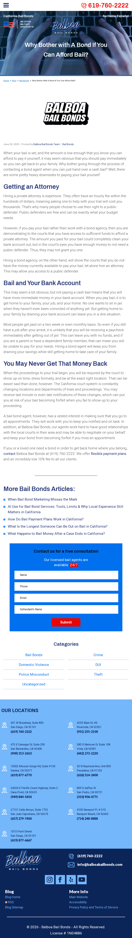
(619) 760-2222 (89, 856)
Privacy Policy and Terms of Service (93, 907)
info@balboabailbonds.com (99, 864)
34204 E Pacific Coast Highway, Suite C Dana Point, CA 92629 (34, 790)
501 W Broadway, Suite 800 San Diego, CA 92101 (27, 725)
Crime (98, 655)
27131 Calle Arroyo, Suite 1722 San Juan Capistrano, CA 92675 (29, 812)
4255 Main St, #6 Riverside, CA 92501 (89, 725)
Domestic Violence (34, 665)
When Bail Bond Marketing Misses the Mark (42, 499)
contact (9, 454)
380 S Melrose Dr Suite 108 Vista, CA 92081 (93, 746)
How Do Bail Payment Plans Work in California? (46, 519)
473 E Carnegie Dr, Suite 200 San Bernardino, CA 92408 (28, 746)
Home (6, 81)
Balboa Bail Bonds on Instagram (49, 879)
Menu (6, 5)
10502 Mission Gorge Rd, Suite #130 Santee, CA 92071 (33, 768)
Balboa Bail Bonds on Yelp (71, 879)
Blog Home (12, 897)
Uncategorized (33, 684)
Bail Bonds (24, 81)
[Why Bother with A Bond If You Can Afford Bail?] (66, 113)
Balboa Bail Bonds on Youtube (82, 879)
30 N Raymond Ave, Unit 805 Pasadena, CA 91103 (94, 768)
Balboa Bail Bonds (23, 860)
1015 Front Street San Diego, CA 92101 (23, 833)
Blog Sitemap (14, 907)
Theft (98, 674)
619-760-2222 (108, 5)
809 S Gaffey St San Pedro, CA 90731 (89, 790)
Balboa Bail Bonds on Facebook (60, 879)
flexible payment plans (108, 454)
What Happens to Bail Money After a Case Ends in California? (56, 534)
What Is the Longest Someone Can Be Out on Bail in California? (57, 526)
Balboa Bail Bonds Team (47, 144)
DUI (98, 665)
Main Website (78, 897)
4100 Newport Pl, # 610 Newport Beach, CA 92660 (92, 812)
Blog (14, 81)
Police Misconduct (34, 674)
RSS (11, 902)
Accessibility (78, 902)
